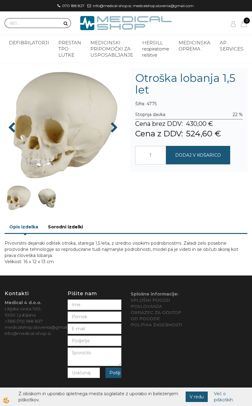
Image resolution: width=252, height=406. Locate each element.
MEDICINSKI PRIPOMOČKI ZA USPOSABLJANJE (111, 49)
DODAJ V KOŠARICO (198, 155)
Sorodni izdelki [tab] (65, 227)
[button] (113, 128)
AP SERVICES (231, 46)
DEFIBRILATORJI (29, 43)
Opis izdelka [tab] (23, 227)
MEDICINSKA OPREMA (195, 46)
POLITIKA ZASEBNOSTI (156, 325)
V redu (197, 397)
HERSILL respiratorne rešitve (155, 49)
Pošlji (114, 373)
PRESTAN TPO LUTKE (69, 49)
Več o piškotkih (223, 397)
